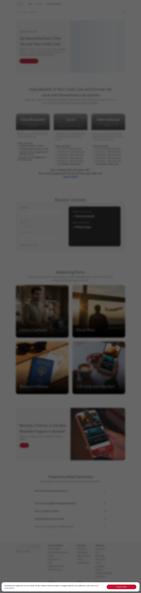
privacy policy (9, 588)
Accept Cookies (121, 587)
